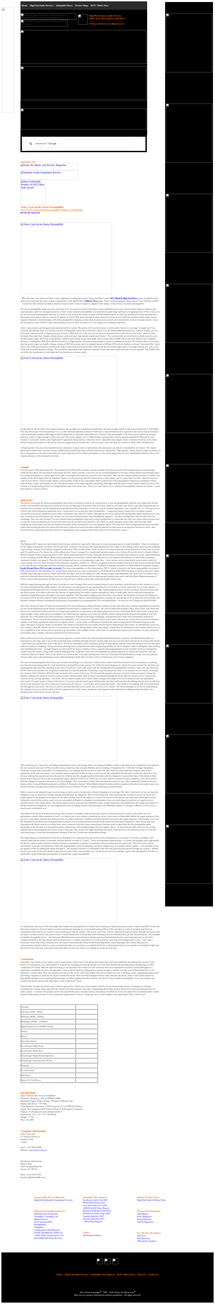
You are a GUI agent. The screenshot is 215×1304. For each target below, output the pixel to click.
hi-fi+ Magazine (144, 1216)
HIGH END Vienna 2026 (94, 1202)
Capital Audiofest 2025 (93, 1216)
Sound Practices (144, 1219)
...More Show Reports (92, 1221)
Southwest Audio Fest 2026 (95, 1200)
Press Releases (143, 1238)
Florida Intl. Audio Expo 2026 (96, 1213)
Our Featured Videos (92, 1235)
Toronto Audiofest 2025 (93, 1219)
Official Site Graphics (147, 1241)
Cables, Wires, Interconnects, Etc (49, 1235)
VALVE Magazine (145, 1222)
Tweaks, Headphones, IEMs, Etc (48, 1232)
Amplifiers (39, 1227)
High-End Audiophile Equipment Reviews (53, 1200)
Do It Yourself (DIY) (43, 1222)
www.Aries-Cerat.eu (38, 1150)
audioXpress (142, 1214)
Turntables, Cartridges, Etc (46, 1216)
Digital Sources (41, 1219)
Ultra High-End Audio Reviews (48, 1238)
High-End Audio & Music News (151, 1200)
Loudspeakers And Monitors (47, 1230)
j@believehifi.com (36, 1177)
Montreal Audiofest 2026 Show (97, 1210)
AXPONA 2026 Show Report (96, 1208)
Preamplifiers (40, 1224)
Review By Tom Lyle (30, 212)
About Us (141, 1235)
